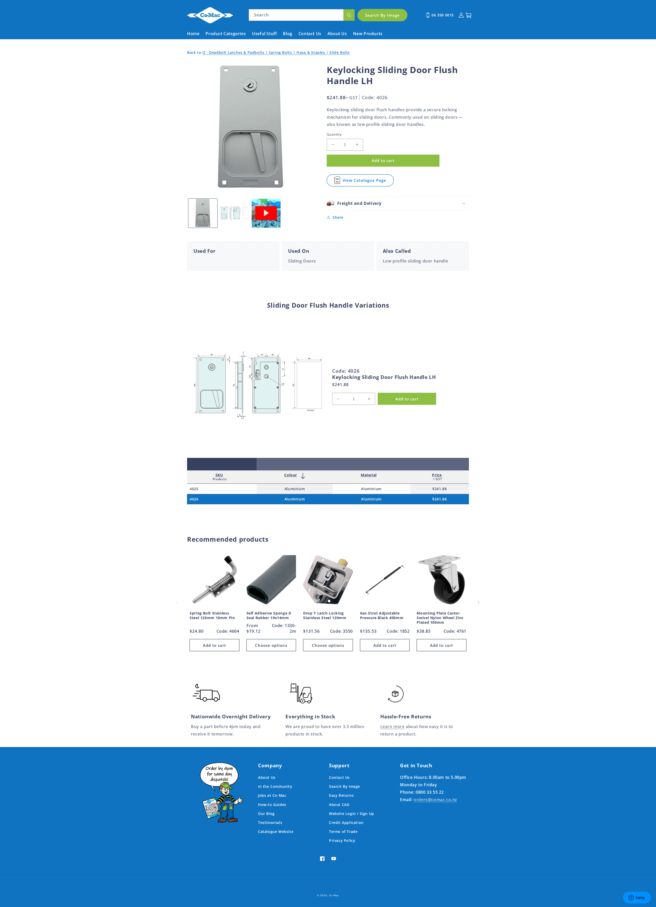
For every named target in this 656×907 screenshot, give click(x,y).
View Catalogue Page (364, 182)
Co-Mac (334, 895)
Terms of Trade (343, 831)
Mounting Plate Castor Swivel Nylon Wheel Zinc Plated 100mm (440, 617)
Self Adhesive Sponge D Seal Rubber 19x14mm (269, 615)
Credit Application (346, 822)
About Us (266, 777)
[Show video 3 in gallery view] (266, 213)
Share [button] (338, 217)
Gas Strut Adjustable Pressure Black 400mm (382, 615)
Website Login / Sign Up (351, 813)
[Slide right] (478, 602)
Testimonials (270, 822)
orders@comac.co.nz (435, 799)
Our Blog (266, 813)
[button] (398, 203)
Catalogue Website (275, 831)
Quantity (334, 134)
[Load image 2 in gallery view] (234, 213)
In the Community (275, 786)
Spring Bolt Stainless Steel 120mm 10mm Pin (212, 615)
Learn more (392, 726)
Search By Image (344, 786)
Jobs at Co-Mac (272, 795)
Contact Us (339, 777)
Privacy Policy (342, 840)
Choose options (271, 645)
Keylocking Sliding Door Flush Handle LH (384, 377)
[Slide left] (177, 602)
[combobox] (302, 15)
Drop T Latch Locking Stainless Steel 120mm (324, 615)
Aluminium (294, 488)
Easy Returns (341, 795)
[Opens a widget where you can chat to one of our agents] (637, 898)
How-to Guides (272, 804)
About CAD (339, 804)
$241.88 (439, 488)
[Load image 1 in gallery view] (202, 213)
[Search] (349, 15)
